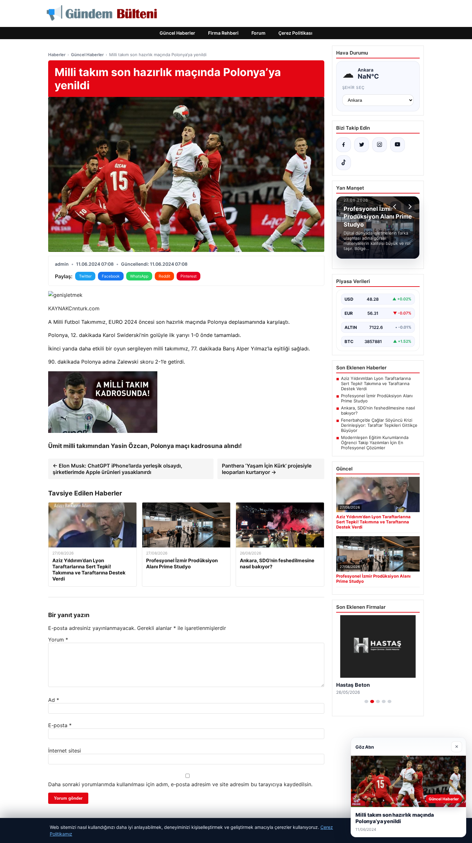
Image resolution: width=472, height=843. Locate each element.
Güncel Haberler (177, 33)
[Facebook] (343, 144)
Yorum (58, 639)
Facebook (111, 276)
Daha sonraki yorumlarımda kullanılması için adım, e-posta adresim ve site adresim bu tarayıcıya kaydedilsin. (180, 784)
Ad (53, 700)
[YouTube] (397, 144)
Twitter (85, 276)
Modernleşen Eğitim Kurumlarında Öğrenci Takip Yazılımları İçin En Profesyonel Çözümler (374, 442)
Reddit (164, 276)
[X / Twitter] (361, 144)
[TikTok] (343, 162)
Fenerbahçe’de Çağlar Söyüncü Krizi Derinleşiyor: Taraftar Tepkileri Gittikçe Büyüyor (379, 425)
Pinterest (188, 276)
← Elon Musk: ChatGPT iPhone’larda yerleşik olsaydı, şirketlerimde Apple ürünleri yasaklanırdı (117, 468)
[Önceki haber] (395, 206)
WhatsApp (139, 276)
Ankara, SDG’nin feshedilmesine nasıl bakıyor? (378, 410)
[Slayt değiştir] (366, 701)
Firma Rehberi (223, 33)
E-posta (60, 725)
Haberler (57, 54)
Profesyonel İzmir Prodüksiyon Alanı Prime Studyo (377, 398)
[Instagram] (379, 144)
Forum (258, 33)
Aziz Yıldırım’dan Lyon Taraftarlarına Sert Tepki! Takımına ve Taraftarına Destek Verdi (376, 383)
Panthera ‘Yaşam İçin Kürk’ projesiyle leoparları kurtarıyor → (266, 468)
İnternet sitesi (64, 750)
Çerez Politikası (295, 33)
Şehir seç (353, 87)
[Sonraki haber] (409, 206)
